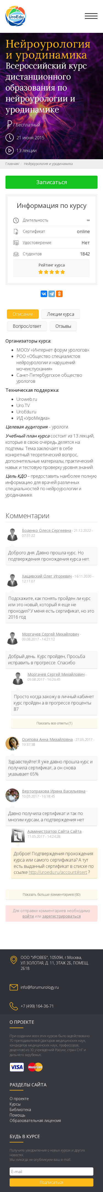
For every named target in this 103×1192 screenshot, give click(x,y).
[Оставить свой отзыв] (51, 272)
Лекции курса (60, 314)
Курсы (15, 1104)
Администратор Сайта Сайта (54, 831)
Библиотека (20, 1109)
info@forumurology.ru (40, 987)
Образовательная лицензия (35, 1120)
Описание (23, 314)
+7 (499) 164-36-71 (37, 1006)
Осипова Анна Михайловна (47, 739)
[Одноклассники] (59, 294)
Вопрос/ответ (27, 326)
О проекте (19, 1098)
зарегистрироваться (61, 916)
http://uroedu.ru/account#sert (58, 872)
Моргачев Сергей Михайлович (50, 634)
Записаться (51, 182)
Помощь (17, 1115)
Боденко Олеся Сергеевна (46, 530)
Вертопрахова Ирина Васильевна (53, 791)
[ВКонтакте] (44, 294)
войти (28, 916)
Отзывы (63, 326)
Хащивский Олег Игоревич (47, 576)
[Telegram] (51, 294)
